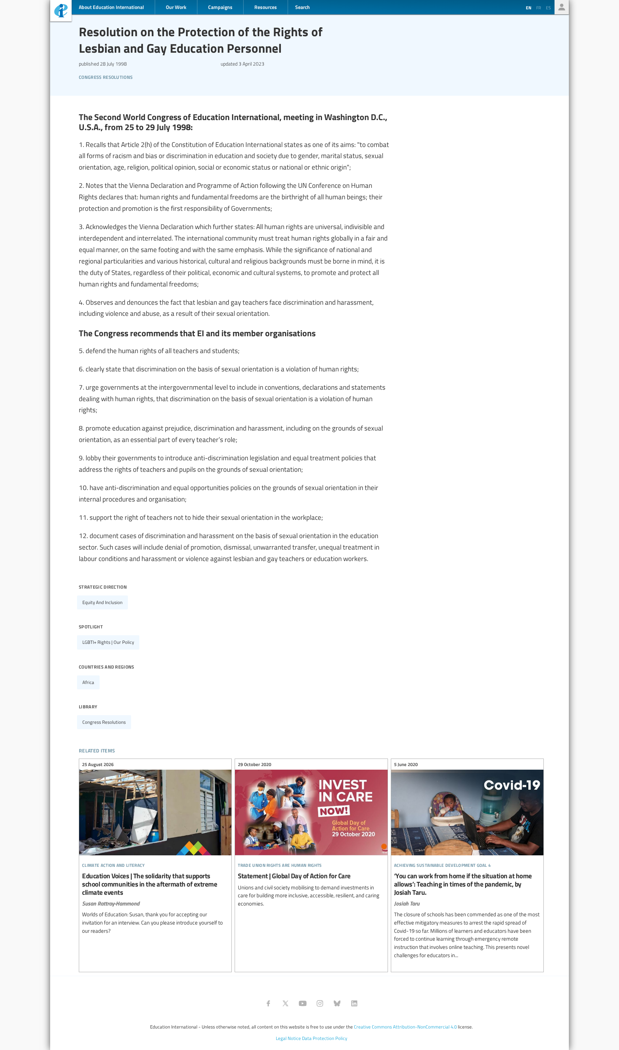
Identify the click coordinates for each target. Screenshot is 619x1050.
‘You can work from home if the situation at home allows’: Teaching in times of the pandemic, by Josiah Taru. (467, 861)
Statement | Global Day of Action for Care (311, 835)
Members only (562, 7)
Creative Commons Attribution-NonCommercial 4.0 (405, 1026)
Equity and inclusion (102, 602)
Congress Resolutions (106, 76)
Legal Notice (288, 1038)
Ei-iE (61, 12)
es (548, 7)
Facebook (268, 1003)
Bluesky (337, 1003)
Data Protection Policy (324, 1038)
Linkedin (354, 1003)
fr (538, 7)
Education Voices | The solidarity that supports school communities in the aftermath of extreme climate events (155, 848)
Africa (88, 682)
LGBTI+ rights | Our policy (108, 642)
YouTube (302, 1003)
